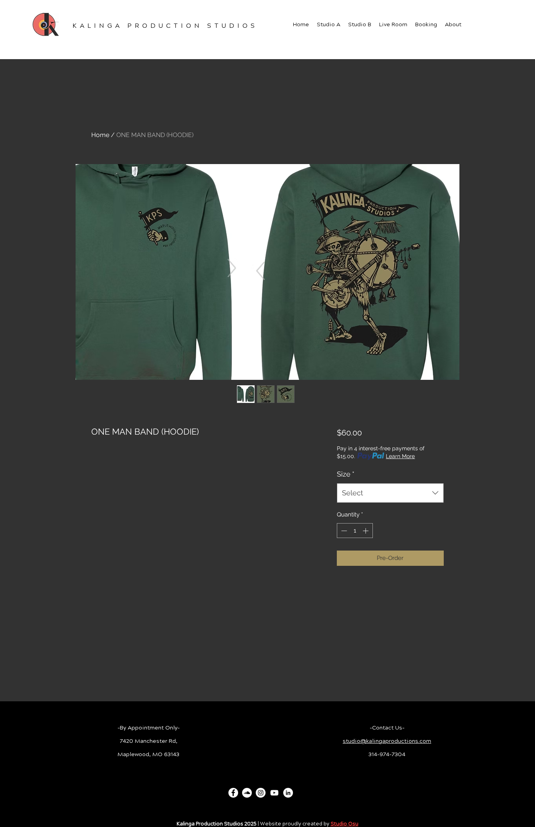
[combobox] (390, 493)
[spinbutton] (354, 531)
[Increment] (366, 531)
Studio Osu (344, 824)
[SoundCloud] (247, 793)
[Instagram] (261, 793)
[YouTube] (274, 793)
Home (100, 135)
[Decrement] (343, 531)
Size (345, 474)
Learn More (400, 456)
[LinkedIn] (288, 793)
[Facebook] (233, 793)
